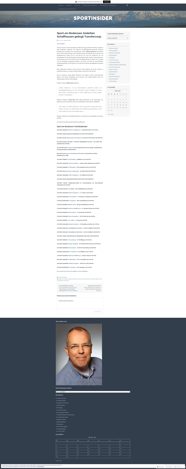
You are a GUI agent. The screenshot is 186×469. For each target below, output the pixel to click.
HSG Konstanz (72, 212)
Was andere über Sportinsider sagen (67, 9)
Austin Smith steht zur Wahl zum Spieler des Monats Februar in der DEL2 (92, 288)
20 (120, 105)
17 (111, 105)
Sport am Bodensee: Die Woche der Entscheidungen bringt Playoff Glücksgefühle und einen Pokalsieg (68, 288)
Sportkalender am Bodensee (90, 5)
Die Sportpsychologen (114, 62)
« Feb (109, 114)
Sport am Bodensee (62, 277)
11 (114, 102)
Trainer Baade (113, 81)
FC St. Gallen (70, 220)
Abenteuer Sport (113, 48)
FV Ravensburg (71, 159)
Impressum (68, 5)
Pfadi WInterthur (95, 279)
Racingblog (112, 74)
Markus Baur (81, 279)
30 (108, 110)
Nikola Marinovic (87, 279)
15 (126, 102)
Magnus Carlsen (113, 69)
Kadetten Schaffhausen (74, 130)
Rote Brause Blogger (114, 76)
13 (120, 102)
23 (108, 107)
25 (114, 107)
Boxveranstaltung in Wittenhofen (75, 153)
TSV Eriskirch (72, 196)
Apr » (112, 114)
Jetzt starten (106, 1)
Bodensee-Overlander (114, 53)
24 (111, 107)
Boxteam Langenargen (72, 171)
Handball (65, 279)
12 (117, 102)
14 (123, 102)
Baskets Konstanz (74, 224)
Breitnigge (112, 57)
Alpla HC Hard (72, 204)
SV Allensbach (72, 167)
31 (111, 110)
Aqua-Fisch (72, 147)
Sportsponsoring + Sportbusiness (108, 5)
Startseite (60, 5)
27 (120, 107)
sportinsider (93, 18)
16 (108, 105)
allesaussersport (113, 50)
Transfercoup (66, 280)
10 (111, 102)
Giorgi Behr (60, 279)
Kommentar (97, 311)
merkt (75, 83)
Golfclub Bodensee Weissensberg (117, 64)
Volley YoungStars (73, 163)
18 (114, 105)
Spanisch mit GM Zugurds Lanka (76, 137)
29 (126, 107)
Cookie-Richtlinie (40, 466)
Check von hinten (113, 60)
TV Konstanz (72, 200)
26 (117, 107)
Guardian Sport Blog (114, 67)
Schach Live (77, 5)
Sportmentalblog (113, 79)
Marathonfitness (113, 71)
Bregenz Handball (73, 243)
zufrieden (96, 101)
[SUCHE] (127, 5)
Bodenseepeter (113, 55)
